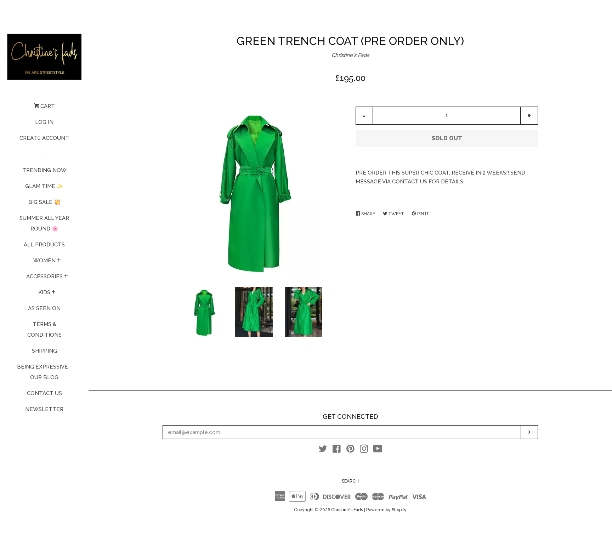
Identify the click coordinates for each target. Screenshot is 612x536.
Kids (44, 292)
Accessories (44, 276)
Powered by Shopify (386, 509)
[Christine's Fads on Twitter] (323, 450)
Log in (44, 122)
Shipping (44, 351)
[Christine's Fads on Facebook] (336, 450)
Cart (47, 106)
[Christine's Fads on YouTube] (377, 450)
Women (44, 260)
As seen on (44, 308)
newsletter (44, 409)
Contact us (44, 393)
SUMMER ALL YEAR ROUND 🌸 (44, 223)
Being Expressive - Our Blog (44, 372)
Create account (44, 138)
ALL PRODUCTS (44, 244)
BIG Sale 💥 (44, 202)
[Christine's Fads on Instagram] (364, 450)
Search (350, 481)
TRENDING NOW (44, 170)
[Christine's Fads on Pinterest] (350, 450)
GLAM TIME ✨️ (44, 186)
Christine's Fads (350, 55)
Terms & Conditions (44, 329)
